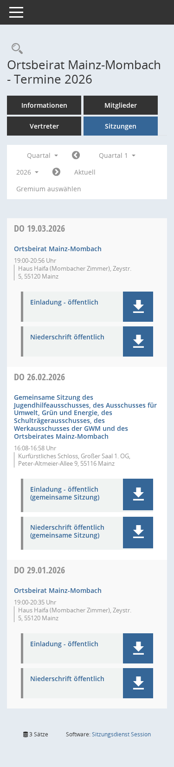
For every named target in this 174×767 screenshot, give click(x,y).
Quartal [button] (39, 155)
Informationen (44, 105)
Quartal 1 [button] (114, 155)
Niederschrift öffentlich (67, 337)
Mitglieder (120, 105)
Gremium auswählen (48, 188)
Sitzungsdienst (121, 734)
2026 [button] (24, 172)
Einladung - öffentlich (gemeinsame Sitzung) (64, 493)
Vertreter (44, 126)
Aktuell (85, 172)
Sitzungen (120, 126)
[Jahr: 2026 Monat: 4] (56, 172)
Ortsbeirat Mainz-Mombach (58, 248)
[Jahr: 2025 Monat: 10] (76, 155)
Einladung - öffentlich (64, 302)
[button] (138, 307)
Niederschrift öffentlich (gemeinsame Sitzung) (67, 532)
